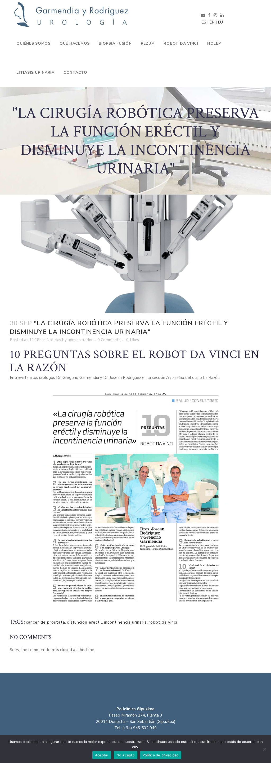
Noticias (54, 339)
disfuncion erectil (84, 622)
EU (220, 22)
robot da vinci (163, 622)
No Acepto (125, 755)
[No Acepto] (264, 749)
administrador (80, 339)
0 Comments (108, 339)
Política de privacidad (161, 755)
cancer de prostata (45, 622)
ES (202, 22)
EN (212, 22)
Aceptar (102, 755)
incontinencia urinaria (125, 622)
